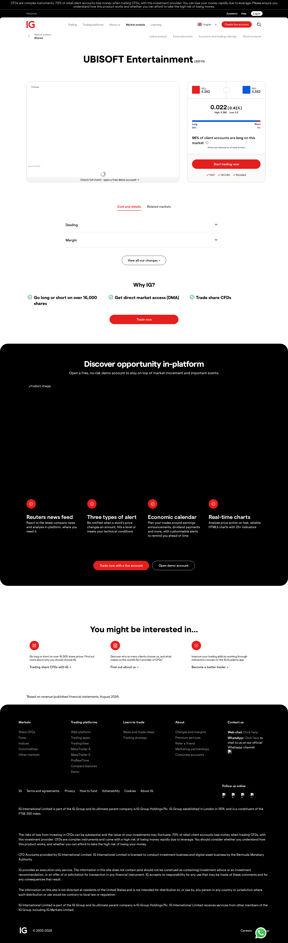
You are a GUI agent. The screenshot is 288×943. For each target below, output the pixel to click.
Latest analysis (158, 36)
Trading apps (80, 737)
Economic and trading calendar (218, 36)
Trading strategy (135, 737)
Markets (25, 722)
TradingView (80, 743)
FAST (212, 174)
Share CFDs (27, 732)
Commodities (28, 749)
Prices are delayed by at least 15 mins (226, 147)
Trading (72, 24)
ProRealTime (80, 760)
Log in (256, 13)
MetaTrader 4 (80, 749)
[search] (259, 24)
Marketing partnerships (192, 749)
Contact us (236, 722)
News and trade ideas (138, 732)
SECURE (225, 174)
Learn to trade (133, 722)
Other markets (29, 754)
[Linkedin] (253, 795)
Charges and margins (190, 732)
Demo (75, 771)
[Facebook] (224, 795)
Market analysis (135, 24)
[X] (234, 795)
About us (114, 24)
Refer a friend (185, 743)
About (179, 722)
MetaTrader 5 (80, 754)
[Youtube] (243, 795)
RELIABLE (241, 174)
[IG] (30, 24)
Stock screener (252, 36)
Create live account (237, 24)
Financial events (183, 36)
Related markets (159, 206)
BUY (254, 88)
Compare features (84, 766)
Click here (250, 732)
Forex (22, 737)
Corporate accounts (189, 754)
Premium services (187, 737)
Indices (24, 743)
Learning (156, 24)
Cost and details (129, 206)
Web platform (81, 732)
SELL (203, 88)
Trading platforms (93, 24)
